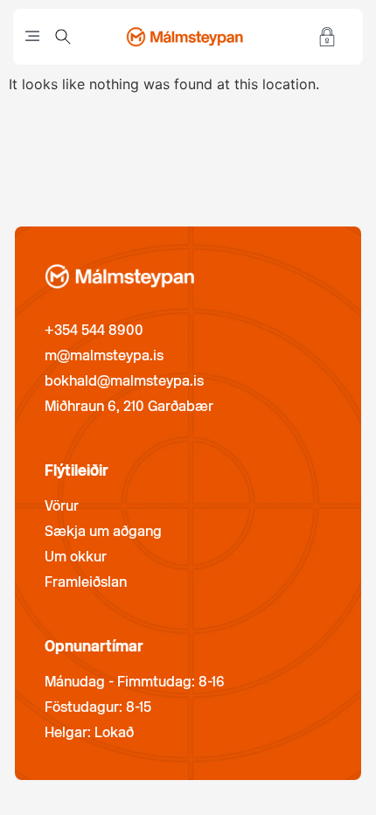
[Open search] (62, 36)
